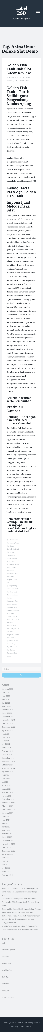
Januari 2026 (7, 713)
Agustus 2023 (7, 813)
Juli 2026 (5, 693)
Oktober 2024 (7, 765)
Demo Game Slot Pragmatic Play (12, 570)
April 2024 (6, 785)
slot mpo (5, 984)
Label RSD (21, 10)
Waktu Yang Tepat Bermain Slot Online (12, 647)
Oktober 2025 (7, 723)
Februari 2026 (7, 710)
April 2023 (6, 827)
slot (3, 943)
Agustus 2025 (7, 730)
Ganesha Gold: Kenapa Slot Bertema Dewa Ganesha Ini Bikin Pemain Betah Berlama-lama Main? (20, 902)
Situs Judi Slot (24, 81)
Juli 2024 (5, 775)
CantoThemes (25, 1026)
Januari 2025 (7, 755)
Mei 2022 (5, 865)
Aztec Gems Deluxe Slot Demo (13, 564)
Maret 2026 (6, 706)
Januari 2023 (7, 837)
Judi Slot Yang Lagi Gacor (12, 592)
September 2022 (8, 851)
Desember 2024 (8, 758)
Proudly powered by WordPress (17, 1022)
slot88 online (7, 970)
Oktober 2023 (7, 806)
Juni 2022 (6, 861)
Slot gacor (6, 990)
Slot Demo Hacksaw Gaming (13, 622)
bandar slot (6, 963)
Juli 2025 (5, 734)
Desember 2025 (8, 717)
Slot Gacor (6, 977)
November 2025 (8, 720)
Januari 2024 (7, 796)
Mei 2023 (5, 823)
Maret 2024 (6, 789)
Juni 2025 (6, 737)
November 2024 (8, 761)
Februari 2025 (7, 751)
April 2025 (6, 744)
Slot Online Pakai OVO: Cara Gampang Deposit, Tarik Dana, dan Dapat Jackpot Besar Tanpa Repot (21, 891)
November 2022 (8, 844)
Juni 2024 (6, 779)
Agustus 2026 (7, 689)
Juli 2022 (5, 858)
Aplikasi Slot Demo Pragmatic (13, 552)
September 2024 (8, 768)
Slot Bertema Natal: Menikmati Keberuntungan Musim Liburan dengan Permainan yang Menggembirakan (21, 919)
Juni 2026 (6, 696)
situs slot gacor (8, 950)
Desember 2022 (8, 841)
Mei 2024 (5, 782)
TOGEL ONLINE (9, 997)
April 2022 (6, 868)
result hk (5, 957)
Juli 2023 (5, 816)
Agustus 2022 (7, 854)
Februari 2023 (7, 834)
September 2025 (8, 727)
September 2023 (8, 810)
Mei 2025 (5, 741)
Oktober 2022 (7, 847)
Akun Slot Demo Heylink (13, 546)
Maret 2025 (6, 748)
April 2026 (6, 703)
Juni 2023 (6, 820)
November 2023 (8, 803)
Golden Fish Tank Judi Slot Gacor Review (19, 69)
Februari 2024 (7, 792)
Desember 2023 (8, 799)
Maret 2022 (6, 871)
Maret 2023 (6, 830)
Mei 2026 (5, 699)
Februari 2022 (7, 875)
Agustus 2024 (7, 772)
